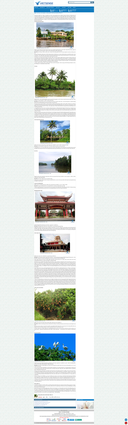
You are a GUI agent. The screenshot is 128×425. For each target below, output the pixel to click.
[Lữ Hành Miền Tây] (35, 13)
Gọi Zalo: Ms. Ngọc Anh (60, 10)
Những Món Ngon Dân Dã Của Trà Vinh (41, 401)
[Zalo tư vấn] (126, 420)
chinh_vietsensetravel (71, 10)
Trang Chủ (46, 3)
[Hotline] (126, 423)
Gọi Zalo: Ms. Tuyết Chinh (69, 10)
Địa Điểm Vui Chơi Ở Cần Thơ (40, 405)
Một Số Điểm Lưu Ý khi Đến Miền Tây (41, 404)
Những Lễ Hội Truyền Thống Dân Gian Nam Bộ (42, 402)
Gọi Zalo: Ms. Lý (51, 10)
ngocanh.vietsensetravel (62, 10)
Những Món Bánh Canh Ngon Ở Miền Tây (41, 403)
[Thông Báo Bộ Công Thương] (70, 421)
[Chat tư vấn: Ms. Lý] (53, 10)
